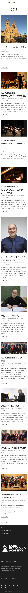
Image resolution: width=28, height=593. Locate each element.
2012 (3, 51)
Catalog (7, 320)
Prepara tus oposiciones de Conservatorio (11, 566)
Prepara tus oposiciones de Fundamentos (11, 565)
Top (26, 591)
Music (7, 51)
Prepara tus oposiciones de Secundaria (10, 568)
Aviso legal (3, 527)
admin (21, 49)
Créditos (3, 536)
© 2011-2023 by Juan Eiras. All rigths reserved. (14, 591)
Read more (4, 67)
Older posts (5, 522)
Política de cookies (5, 533)
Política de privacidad (6, 530)
